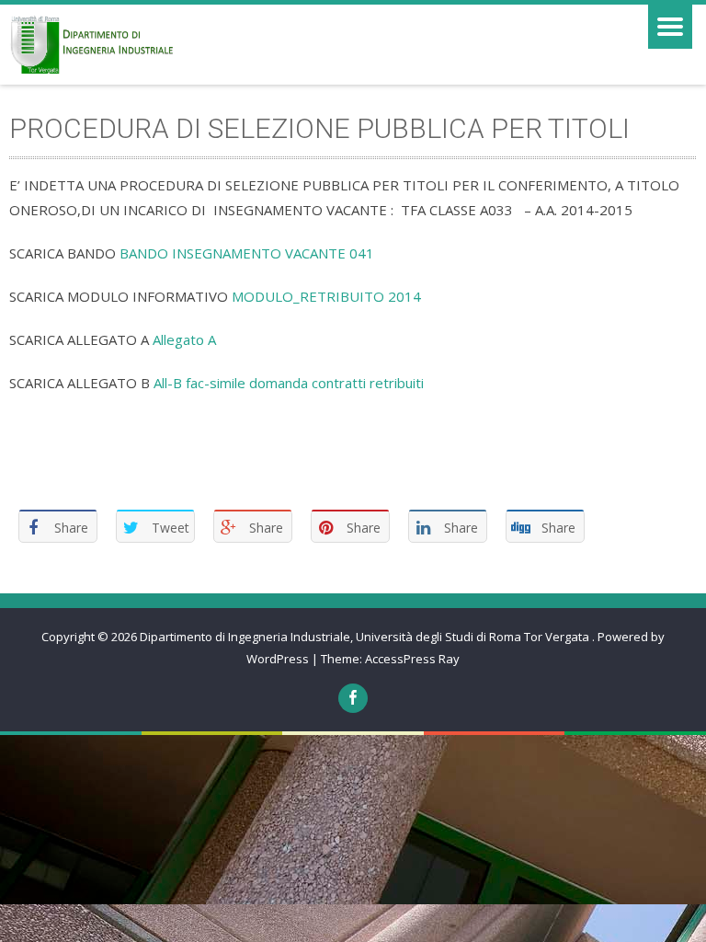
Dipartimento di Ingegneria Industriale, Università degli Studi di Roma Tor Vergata (366, 636)
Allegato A (184, 339)
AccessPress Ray (412, 658)
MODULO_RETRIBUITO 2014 (326, 296)
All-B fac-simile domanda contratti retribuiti (289, 382)
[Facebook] (353, 698)
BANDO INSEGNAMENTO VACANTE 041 (247, 253)
